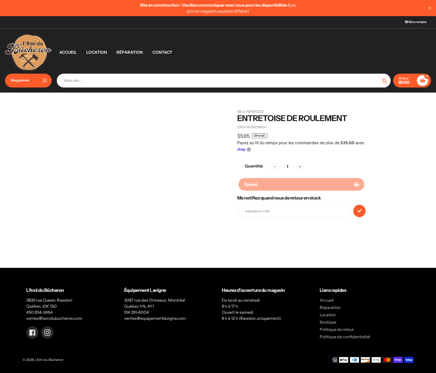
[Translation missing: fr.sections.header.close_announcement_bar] (429, 8)
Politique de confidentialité (345, 336)
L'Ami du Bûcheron (49, 360)
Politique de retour (337, 329)
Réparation (330, 307)
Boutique (328, 322)
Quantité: (254, 165)
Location (328, 314)
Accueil (327, 300)
